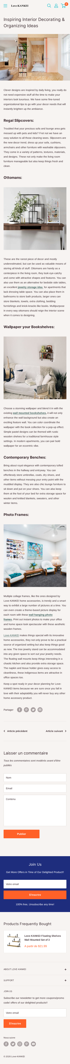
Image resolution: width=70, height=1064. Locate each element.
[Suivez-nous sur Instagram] (19, 1043)
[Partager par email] (40, 709)
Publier (21, 833)
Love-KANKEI (11, 635)
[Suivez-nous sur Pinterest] (26, 1043)
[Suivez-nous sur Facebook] (6, 1043)
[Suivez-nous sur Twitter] (12, 1043)
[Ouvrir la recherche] (49, 6)
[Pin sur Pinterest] (26, 709)
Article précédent (17, 731)
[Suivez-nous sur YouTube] (33, 1043)
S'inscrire (35, 894)
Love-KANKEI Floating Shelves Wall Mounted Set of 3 (42, 937)
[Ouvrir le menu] (5, 5)
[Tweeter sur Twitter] (33, 709)
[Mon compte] (56, 6)
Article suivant (54, 731)
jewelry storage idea (30, 287)
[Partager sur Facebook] (19, 709)
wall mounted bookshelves (29, 413)
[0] (63, 6)
